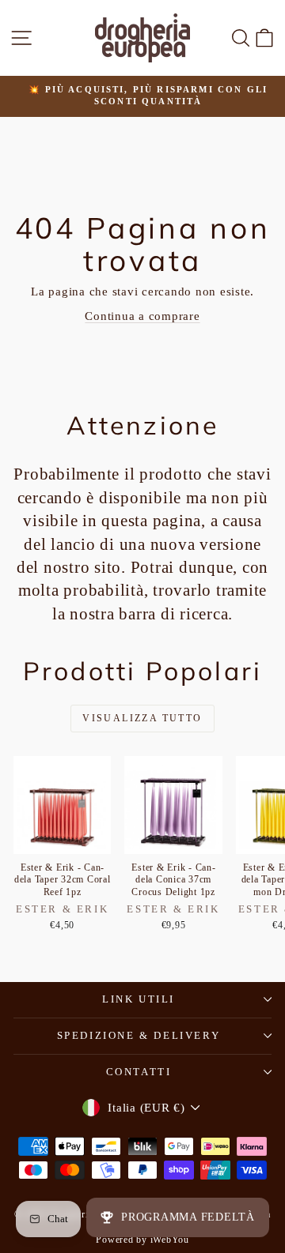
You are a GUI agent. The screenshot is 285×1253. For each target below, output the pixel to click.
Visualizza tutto (142, 718)
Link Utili (138, 999)
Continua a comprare (142, 316)
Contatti (139, 1072)
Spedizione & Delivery (139, 1035)
